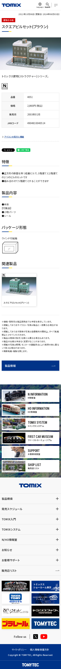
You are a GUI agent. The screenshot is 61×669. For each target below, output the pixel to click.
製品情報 (10, 366)
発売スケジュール (12, 509)
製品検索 (7, 499)
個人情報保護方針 (39, 649)
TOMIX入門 (9, 519)
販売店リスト (9, 570)
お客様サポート (11, 560)
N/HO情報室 (9, 540)
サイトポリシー (19, 649)
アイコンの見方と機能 (14, 137)
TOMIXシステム (11, 529)
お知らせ (7, 550)
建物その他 (8, 20)
